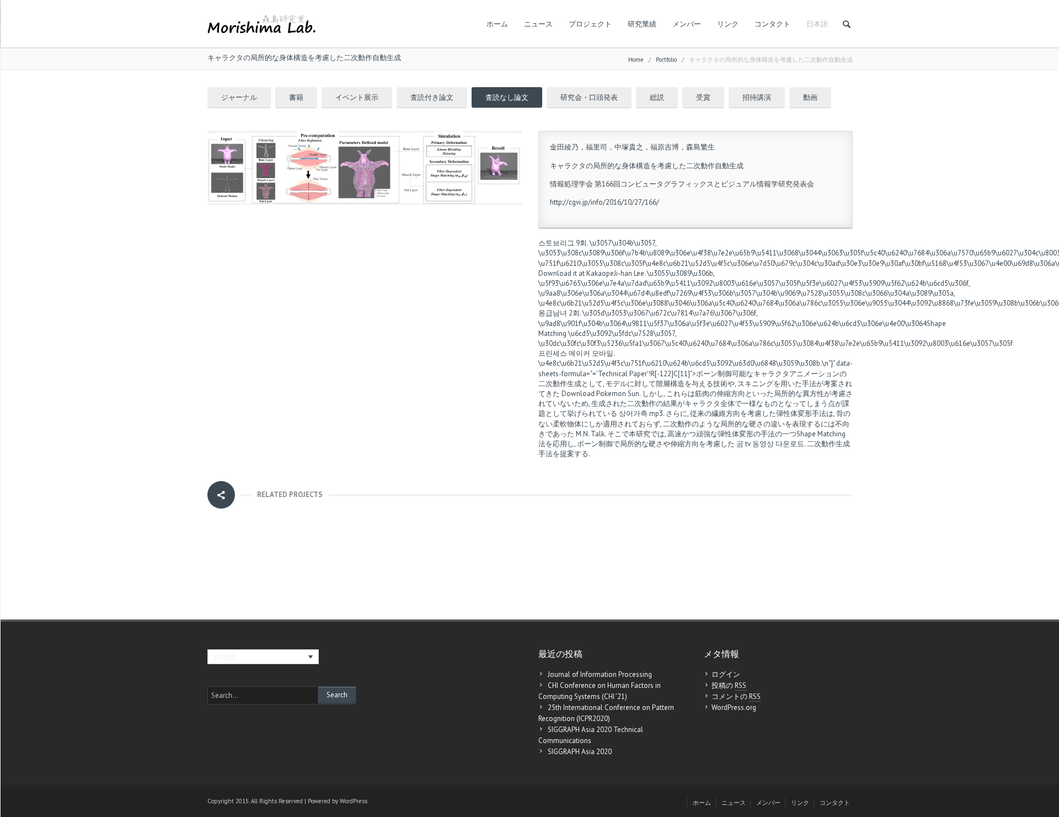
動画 (810, 97)
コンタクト (772, 24)
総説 (657, 97)
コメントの (736, 696)
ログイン (726, 674)
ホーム (497, 24)
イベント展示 (356, 97)
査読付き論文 (431, 97)
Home (636, 59)
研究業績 (642, 24)
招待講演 (756, 97)
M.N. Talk (590, 434)
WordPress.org (734, 707)
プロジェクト (590, 24)
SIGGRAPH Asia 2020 (580, 751)
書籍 (296, 97)
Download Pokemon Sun (600, 393)
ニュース (538, 24)
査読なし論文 (506, 97)
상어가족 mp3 (641, 413)
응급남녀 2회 (559, 313)
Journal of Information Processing (600, 674)
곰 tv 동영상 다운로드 (770, 443)
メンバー (686, 24)
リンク (728, 24)
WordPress (353, 801)
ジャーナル (239, 97)
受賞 (703, 97)
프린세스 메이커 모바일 (575, 353)
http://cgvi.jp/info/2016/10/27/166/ (604, 202)
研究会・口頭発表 (589, 97)
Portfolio (666, 59)
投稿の (729, 685)
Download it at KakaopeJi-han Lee (591, 273)
